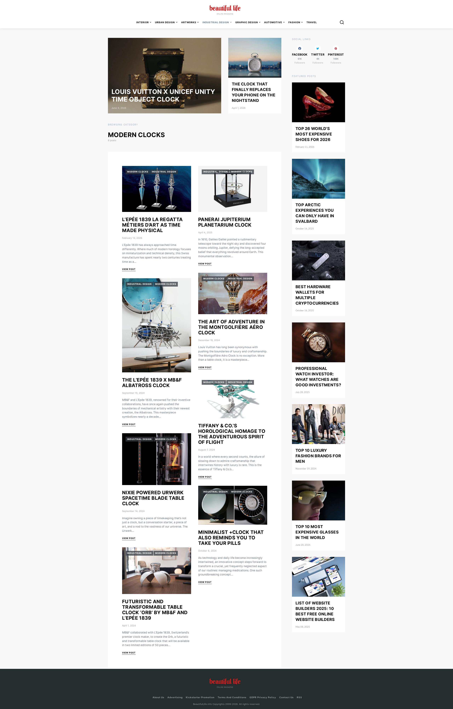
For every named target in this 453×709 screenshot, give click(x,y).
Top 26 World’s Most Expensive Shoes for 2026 (314, 134)
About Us (158, 697)
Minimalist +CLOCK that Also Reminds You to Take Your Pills (231, 537)
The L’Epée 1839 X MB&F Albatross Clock (152, 382)
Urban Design (165, 22)
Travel (311, 22)
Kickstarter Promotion (200, 697)
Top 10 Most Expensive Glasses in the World (317, 532)
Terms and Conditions (232, 697)
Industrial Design (164, 171)
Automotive (273, 22)
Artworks (188, 22)
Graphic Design (246, 22)
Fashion (294, 22)
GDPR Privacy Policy (263, 697)
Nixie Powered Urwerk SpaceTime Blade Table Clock (153, 498)
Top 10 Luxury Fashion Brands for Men (318, 456)
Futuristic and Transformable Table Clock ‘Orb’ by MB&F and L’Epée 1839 (155, 610)
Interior (142, 22)
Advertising (175, 697)
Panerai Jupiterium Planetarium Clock (225, 222)
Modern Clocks (137, 171)
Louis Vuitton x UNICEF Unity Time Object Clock (163, 95)
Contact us (286, 697)
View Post (129, 269)
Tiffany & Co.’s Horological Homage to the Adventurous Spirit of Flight (231, 434)
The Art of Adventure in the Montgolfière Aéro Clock (231, 327)
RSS (299, 697)
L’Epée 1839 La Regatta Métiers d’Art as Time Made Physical (152, 225)
